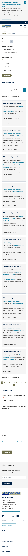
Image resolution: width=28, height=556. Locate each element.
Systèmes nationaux (7, 551)
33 (25, 383)
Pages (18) (6, 63)
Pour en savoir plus (6, 19)
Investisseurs (5, 536)
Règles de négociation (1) (10, 52)
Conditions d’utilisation (7, 525)
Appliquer (7, 75)
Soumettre (7, 452)
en (25, 22)
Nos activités (5, 546)
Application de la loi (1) (9, 49)
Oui (3, 400)
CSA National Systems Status (12, 103)
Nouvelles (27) (7, 70)
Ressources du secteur (7, 541)
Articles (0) (6, 67)
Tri (2, 38)
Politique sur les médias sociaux (9, 523)
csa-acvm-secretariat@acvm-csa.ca (11, 511)
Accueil (3, 31)
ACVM (3, 530)
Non (9, 400)
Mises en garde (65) (9, 60)
